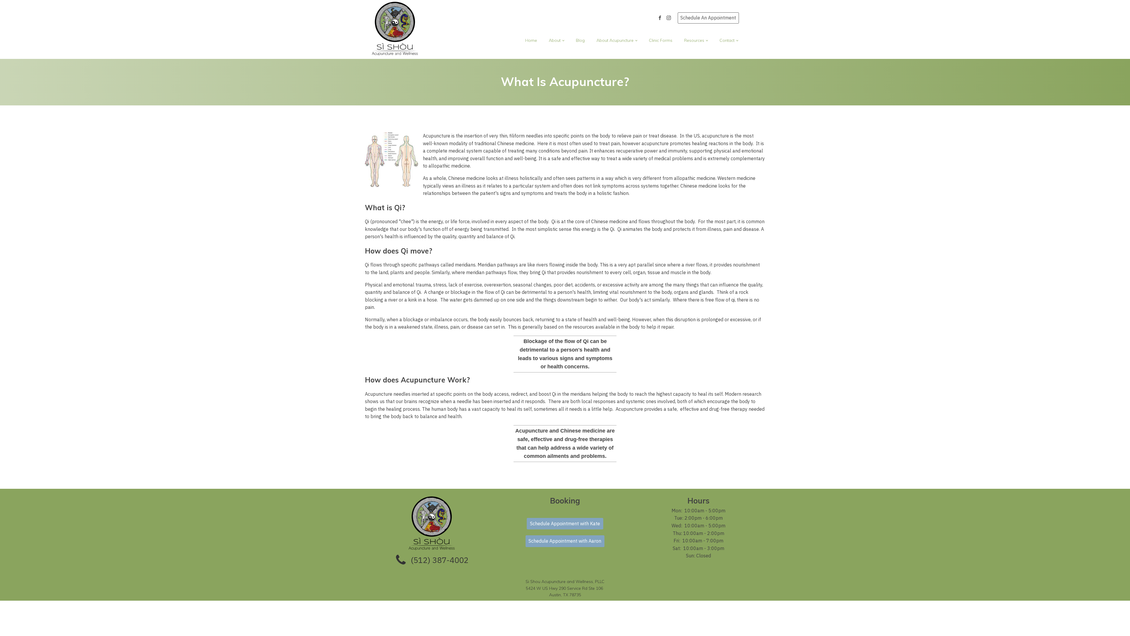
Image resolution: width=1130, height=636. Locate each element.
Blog (580, 40)
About (555, 40)
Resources (694, 40)
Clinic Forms (660, 40)
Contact (726, 40)
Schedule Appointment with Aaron (565, 541)
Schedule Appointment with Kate (565, 523)
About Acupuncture (615, 40)
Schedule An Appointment (708, 18)
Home (531, 40)
